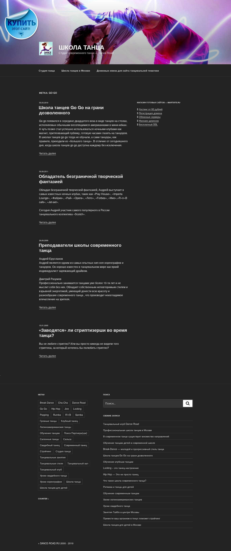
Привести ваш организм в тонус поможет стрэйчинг (131, 518)
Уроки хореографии (51, 481)
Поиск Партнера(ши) (75, 433)
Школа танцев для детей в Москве (122, 524)
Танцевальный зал (77, 463)
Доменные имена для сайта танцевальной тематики (128, 70)
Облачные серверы (149, 116)
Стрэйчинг (45, 451)
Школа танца (73, 481)
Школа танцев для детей (53, 487)
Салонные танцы (49, 439)
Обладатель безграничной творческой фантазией (81, 179)
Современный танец (75, 445)
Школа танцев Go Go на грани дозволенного (71, 110)
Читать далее (47, 153)
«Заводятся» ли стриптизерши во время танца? (83, 332)
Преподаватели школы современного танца (80, 247)
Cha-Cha (63, 402)
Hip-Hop (55, 408)
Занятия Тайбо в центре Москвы (121, 512)
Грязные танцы (48, 420)
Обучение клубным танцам (118, 461)
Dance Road (79, 402)
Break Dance (47, 402)
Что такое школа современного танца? (124, 480)
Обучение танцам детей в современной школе (129, 442)
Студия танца (47, 70)
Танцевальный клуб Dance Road (121, 424)
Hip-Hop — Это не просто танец (120, 474)
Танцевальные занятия (53, 457)
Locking (77, 408)
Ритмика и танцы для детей (118, 486)
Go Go (43, 408)
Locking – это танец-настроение (121, 468)
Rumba (57, 414)
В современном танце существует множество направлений (136, 436)
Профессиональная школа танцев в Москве (127, 430)
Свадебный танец (50, 445)
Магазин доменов (149, 120)
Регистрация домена (150, 113)
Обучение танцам (50, 433)
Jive (67, 408)
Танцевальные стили (51, 463)
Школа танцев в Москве (75, 70)
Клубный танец (69, 420)
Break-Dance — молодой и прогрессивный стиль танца (133, 449)
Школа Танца (81, 47)
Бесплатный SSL (148, 124)
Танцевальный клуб (51, 469)
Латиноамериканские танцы (55, 427)
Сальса (67, 439)
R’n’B (68, 414)
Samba (79, 414)
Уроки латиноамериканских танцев (122, 499)
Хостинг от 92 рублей (151, 109)
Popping (44, 414)
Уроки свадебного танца (53, 475)
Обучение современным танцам (121, 493)
